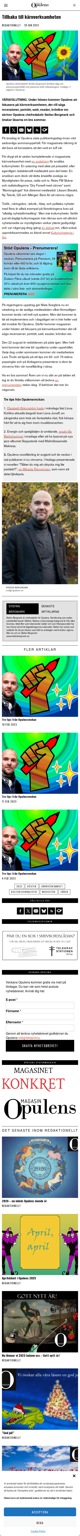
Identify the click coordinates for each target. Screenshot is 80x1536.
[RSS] (36, 130)
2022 (19, 886)
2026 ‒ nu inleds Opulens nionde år (24, 1201)
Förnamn (13, 1011)
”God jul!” (8, 1432)
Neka (40, 1523)
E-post (11, 1000)
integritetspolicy (29, 1037)
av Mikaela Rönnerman (34, 469)
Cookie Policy (38, 1531)
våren (64, 891)
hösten (32, 886)
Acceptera (40, 1512)
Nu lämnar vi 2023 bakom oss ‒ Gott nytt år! (31, 1355)
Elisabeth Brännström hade (25, 408)
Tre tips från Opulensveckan (19, 719)
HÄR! (31, 294)
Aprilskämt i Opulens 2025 (19, 1278)
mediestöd (49, 891)
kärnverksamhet (52, 886)
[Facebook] (5, 130)
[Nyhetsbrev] (44, 130)
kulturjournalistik (24, 891)
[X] (13, 130)
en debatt (48, 227)
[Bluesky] (29, 130)
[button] (74, 1476)
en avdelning (40, 161)
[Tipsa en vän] (21, 130)
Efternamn (14, 1022)
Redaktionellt (11, 25)
